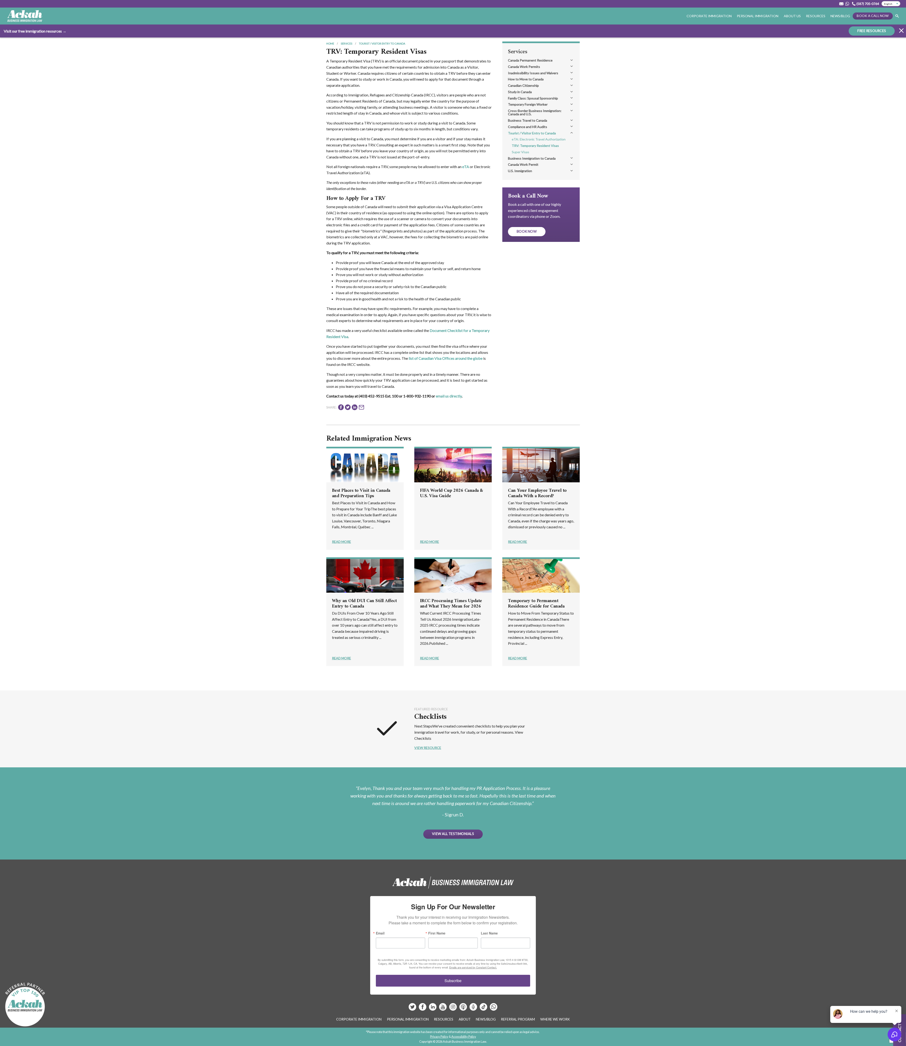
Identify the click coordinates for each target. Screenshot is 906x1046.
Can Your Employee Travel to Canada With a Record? (537, 493)
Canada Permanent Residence (530, 60)
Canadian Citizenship (523, 85)
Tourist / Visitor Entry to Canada (382, 43)
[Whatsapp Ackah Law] (847, 4)
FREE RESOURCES (871, 31)
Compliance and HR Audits (527, 127)
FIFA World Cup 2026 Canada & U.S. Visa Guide (451, 493)
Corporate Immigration (359, 1019)
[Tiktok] (483, 1008)
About (465, 1019)
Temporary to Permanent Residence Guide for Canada (536, 604)
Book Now (527, 231)
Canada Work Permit (523, 164)
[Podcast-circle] (474, 1008)
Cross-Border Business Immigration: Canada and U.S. (535, 112)
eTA (465, 166)
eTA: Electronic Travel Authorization (539, 139)
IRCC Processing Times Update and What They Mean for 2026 (451, 604)
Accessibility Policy (463, 1036)
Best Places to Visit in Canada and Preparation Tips (361, 493)
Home (330, 43)
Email (380, 933)
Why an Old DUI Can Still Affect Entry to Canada (364, 604)
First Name (436, 933)
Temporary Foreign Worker (528, 104)
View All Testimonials (453, 834)
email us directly (449, 396)
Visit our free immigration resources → (35, 31)
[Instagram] (453, 1008)
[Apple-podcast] (463, 1008)
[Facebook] (423, 1008)
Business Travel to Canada (527, 120)
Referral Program (518, 1019)
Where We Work (555, 1019)
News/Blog (840, 16)
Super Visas (520, 152)
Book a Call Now (873, 16)
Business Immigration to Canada (532, 158)
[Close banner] (901, 31)
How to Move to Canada (526, 79)
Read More (341, 542)
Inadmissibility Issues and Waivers (533, 73)
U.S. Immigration (520, 171)
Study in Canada (520, 92)
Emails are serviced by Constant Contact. (473, 967)
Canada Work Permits (524, 67)
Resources (815, 16)
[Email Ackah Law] (841, 4)
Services (346, 43)
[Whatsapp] (493, 1008)
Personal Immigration (408, 1019)
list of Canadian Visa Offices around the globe (445, 358)
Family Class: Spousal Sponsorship (533, 98)
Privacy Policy (439, 1036)
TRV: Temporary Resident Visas (535, 146)
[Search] (897, 16)
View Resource (427, 748)
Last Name (489, 933)
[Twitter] (413, 1008)
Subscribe (453, 980)
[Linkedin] (433, 1008)
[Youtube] (443, 1008)
